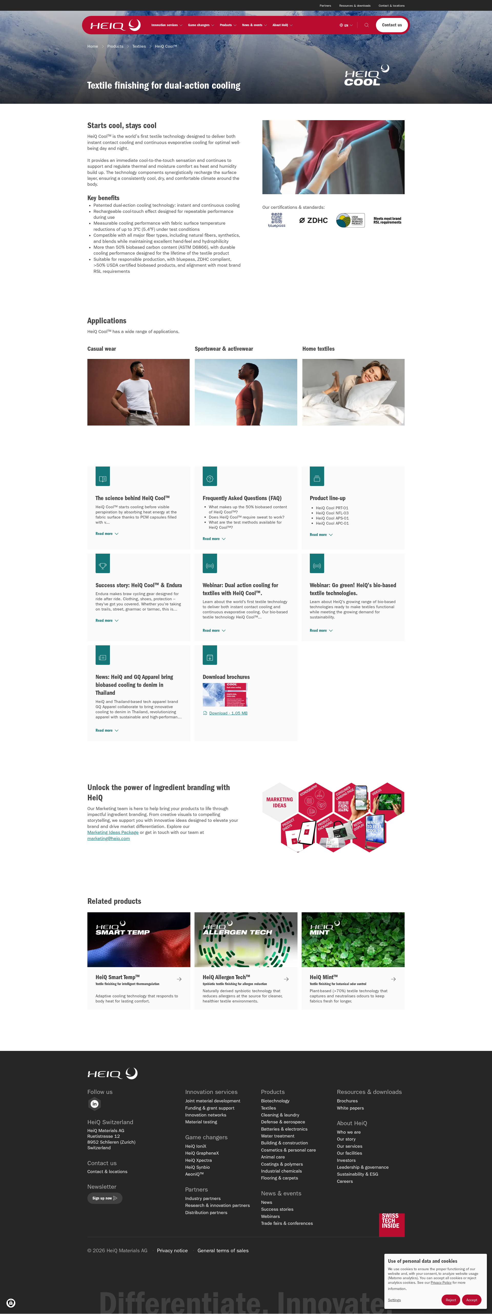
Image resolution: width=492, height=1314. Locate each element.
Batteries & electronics (284, 1129)
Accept (471, 1300)
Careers (345, 1181)
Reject (451, 1300)
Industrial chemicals (281, 1171)
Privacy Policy (441, 1282)
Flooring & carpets (279, 1178)
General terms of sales (223, 1250)
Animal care (273, 1157)
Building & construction (284, 1143)
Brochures (347, 1101)
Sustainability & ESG (357, 1174)
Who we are (349, 1132)
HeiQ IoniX (195, 1146)
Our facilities (349, 1153)
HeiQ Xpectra (198, 1160)
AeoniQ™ (194, 1174)
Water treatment (277, 1136)
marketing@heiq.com (108, 838)
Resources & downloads (355, 5)
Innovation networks (205, 1115)
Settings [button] (394, 1300)
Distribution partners (206, 1212)
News (266, 1202)
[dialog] (435, 1281)
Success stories (277, 1209)
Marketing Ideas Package (113, 832)
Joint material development (212, 1101)
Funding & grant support (209, 1108)
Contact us (392, 25)
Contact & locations (392, 5)
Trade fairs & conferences (287, 1223)
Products (115, 46)
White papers (350, 1108)
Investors (346, 1160)
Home (92, 46)
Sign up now (102, 1198)
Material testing (201, 1122)
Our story (346, 1139)
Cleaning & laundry (280, 1115)
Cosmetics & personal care (288, 1150)
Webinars (270, 1216)
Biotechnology (275, 1101)
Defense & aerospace (283, 1122)
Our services (349, 1146)
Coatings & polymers (282, 1164)
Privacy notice (172, 1250)
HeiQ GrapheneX (202, 1153)
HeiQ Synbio (197, 1167)
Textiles (139, 46)
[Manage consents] (10, 1303)
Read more (104, 533)
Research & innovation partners (217, 1205)
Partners (325, 5)
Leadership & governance (363, 1167)
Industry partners (203, 1198)
